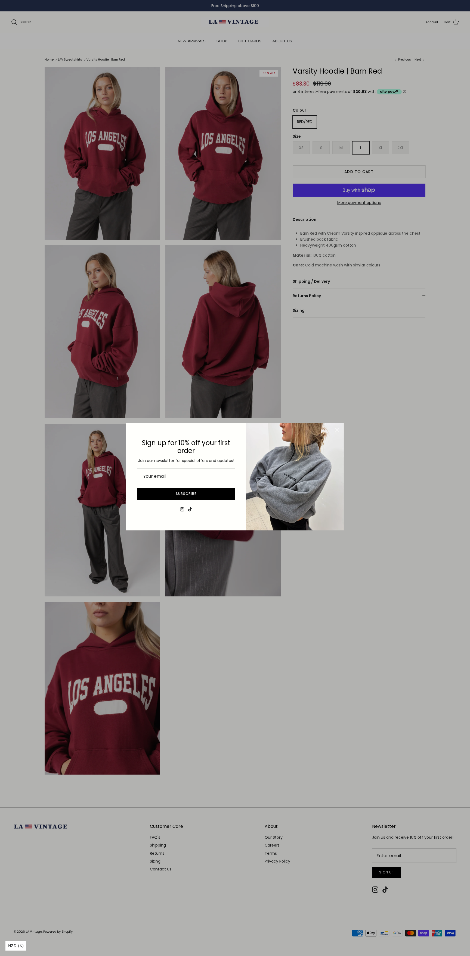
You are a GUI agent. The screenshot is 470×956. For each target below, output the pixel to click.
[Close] (337, 430)
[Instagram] (182, 509)
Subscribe (186, 493)
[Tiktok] (190, 509)
